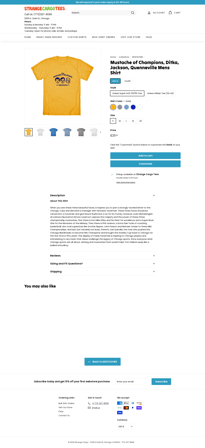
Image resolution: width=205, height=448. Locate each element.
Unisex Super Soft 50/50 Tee (127, 93)
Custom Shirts (77, 37)
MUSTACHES (137, 57)
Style (113, 87)
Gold (113, 107)
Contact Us (64, 415)
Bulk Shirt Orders (103, 37)
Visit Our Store (130, 37)
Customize (145, 163)
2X (140, 120)
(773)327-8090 (38, 14)
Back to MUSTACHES (104, 361)
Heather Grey (120, 107)
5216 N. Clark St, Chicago (37, 18)
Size (112, 115)
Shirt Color (120, 101)
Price (113, 130)
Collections (124, 57)
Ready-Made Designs (49, 37)
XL (133, 120)
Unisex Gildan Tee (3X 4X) (160, 93)
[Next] (99, 132)
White (140, 107)
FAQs (149, 37)
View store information (125, 182)
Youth (128, 81)
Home (27, 37)
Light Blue (126, 107)
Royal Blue (133, 107)
